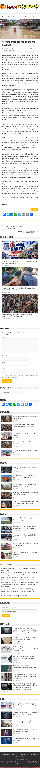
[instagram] (24, 759)
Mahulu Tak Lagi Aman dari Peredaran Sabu (13, 226)
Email (4, 362)
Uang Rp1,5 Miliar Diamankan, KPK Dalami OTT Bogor (17, 589)
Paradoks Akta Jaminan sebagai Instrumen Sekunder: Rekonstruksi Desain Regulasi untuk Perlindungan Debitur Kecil (25, 630)
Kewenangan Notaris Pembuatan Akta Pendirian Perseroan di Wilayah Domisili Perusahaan (25, 639)
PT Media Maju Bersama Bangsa (20, 754)
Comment (5, 337)
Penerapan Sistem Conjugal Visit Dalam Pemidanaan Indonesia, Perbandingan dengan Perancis (25, 676)
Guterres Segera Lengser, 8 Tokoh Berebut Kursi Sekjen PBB (19, 582)
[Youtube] (22, 759)
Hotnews (9, 17)
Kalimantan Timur (24, 49)
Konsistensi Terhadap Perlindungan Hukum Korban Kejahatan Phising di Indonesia (24, 658)
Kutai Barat (33, 49)
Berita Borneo (7, 565)
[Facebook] (15, 759)
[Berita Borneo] (20, 6)
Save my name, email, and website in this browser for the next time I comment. (19, 376)
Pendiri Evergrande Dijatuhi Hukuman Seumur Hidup (17, 580)
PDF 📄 (34, 209)
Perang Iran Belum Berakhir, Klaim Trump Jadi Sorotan (17, 577)
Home (3, 17)
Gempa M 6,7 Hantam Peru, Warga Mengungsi (15, 575)
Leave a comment (9, 50)
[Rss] (14, 759)
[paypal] (26, 759)
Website (4, 369)
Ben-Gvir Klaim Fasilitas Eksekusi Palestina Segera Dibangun (19, 572)
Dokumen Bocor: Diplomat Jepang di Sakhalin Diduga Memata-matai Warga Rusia (24, 705)
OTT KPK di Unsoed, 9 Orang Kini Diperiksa (14, 596)
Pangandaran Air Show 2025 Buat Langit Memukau (26, 231)
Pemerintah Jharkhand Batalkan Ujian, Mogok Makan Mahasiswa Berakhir (19, 316)
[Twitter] (18, 759)
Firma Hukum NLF (20, 757)
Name (4, 356)
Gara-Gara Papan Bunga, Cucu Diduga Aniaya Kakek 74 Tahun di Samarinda (18, 289)
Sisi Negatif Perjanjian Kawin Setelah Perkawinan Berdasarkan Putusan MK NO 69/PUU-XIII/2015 (25, 649)
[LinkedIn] (20, 759)
